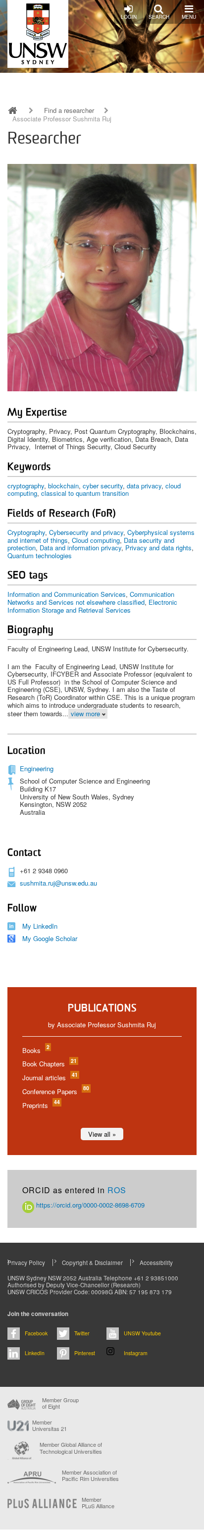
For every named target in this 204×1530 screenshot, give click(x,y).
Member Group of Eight (60, 1403)
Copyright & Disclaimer (92, 1262)
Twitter (82, 1333)
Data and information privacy (80, 547)
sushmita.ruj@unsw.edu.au (58, 883)
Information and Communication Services (66, 594)
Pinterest (84, 1353)
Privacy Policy (26, 1262)
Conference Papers (55, 1091)
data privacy (144, 485)
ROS (116, 1190)
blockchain (63, 485)
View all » (102, 1134)
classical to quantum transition (85, 493)
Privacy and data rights (158, 547)
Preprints (40, 1105)
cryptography (25, 485)
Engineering (36, 768)
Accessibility (156, 1262)
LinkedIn (35, 1353)
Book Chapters (49, 1063)
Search (159, 16)
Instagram (136, 1353)
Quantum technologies (39, 555)
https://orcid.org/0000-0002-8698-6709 (89, 1205)
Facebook (36, 1333)
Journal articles (49, 1077)
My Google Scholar (49, 938)
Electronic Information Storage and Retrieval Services (92, 606)
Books (35, 1050)
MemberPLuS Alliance (98, 1502)
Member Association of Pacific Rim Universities (90, 1475)
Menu (189, 16)
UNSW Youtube (142, 1333)
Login (129, 16)
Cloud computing (96, 540)
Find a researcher (69, 110)
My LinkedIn (39, 926)
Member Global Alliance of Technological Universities (71, 1448)
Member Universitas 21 (49, 1425)
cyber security (103, 485)
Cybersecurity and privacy (86, 532)
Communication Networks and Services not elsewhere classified (90, 598)
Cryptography (26, 532)
